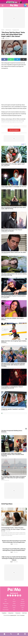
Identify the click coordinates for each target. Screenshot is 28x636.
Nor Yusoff (3, 530)
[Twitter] (13, 595)
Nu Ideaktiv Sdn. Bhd (13, 615)
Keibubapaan (8, 29)
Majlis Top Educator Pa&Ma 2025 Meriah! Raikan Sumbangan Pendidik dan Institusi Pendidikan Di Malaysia (14, 558)
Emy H (12, 552)
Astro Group (22, 615)
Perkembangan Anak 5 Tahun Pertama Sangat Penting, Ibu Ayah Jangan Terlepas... (13, 528)
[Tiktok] (15, 595)
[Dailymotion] (20, 595)
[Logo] (14, 5)
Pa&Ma (2, 29)
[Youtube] (18, 595)
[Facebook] (8, 595)
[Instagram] (10, 595)
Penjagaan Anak (16, 29)
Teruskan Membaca (14, 130)
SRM (3, 38)
